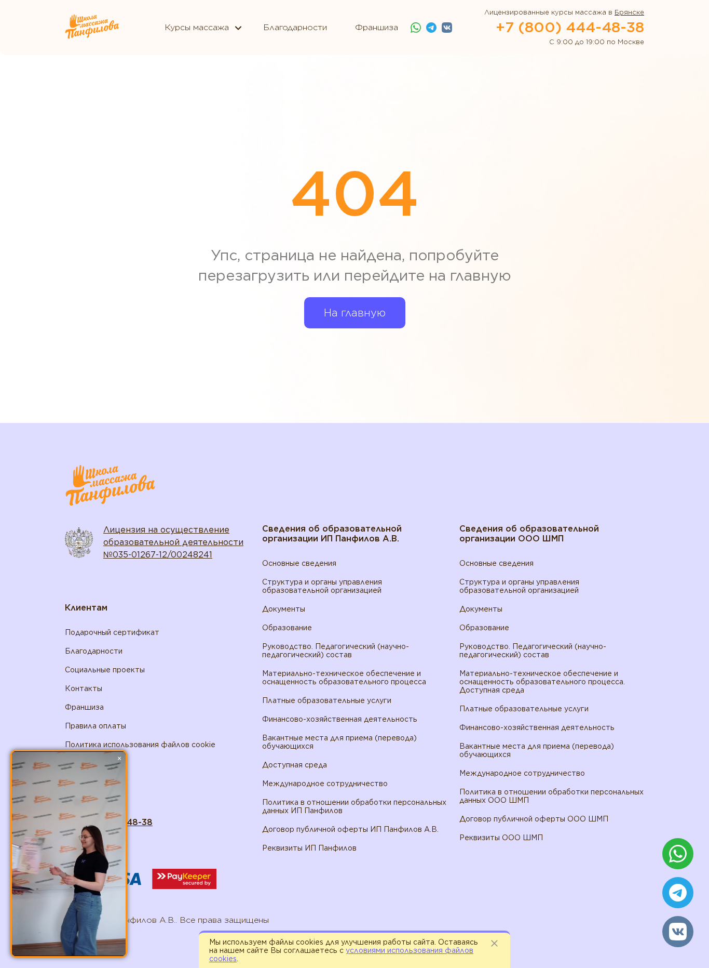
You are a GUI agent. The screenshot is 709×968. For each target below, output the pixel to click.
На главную (355, 313)
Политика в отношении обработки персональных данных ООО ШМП (551, 796)
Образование (287, 628)
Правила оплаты (95, 726)
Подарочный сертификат (112, 632)
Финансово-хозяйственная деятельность (339, 719)
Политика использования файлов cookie (140, 744)
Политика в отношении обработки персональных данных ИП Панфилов (354, 806)
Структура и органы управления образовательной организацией (322, 586)
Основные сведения (299, 563)
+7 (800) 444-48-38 (570, 27)
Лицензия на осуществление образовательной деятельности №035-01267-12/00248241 (173, 542)
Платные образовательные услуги (326, 700)
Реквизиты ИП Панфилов (309, 848)
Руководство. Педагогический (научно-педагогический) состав (335, 650)
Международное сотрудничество (325, 783)
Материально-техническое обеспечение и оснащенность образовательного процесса (344, 677)
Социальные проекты (105, 670)
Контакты (83, 688)
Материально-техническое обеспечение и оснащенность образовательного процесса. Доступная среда (542, 681)
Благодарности (93, 651)
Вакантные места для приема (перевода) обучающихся (339, 742)
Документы (283, 609)
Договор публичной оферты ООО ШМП (533, 819)
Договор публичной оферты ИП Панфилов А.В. (350, 829)
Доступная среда (294, 765)
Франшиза (84, 707)
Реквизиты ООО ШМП (501, 837)
